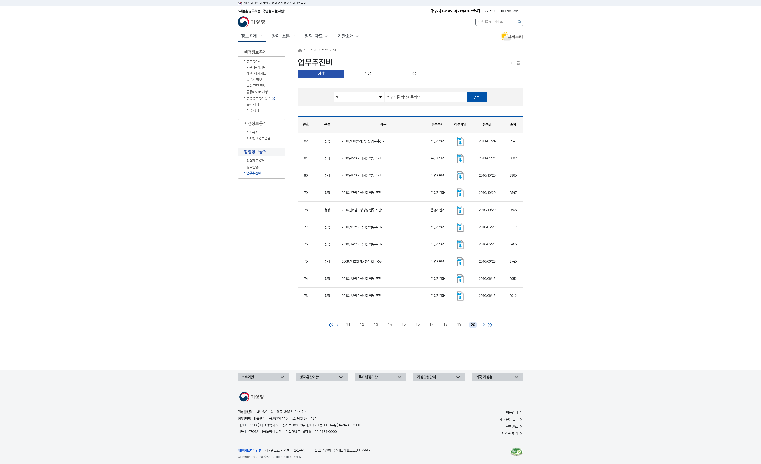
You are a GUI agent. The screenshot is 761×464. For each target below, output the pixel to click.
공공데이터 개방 (257, 92)
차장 (367, 73)
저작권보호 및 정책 (277, 450)
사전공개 (252, 132)
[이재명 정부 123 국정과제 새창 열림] (455, 11)
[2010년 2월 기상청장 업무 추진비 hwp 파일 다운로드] (460, 296)
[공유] (511, 63)
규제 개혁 (252, 104)
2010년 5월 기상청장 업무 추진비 (362, 227)
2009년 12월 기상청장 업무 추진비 (363, 261)
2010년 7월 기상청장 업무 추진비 (362, 193)
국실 (414, 73)
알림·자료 (314, 36)
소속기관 (247, 377)
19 (459, 325)
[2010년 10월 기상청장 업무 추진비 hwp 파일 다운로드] (460, 141)
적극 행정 (252, 110)
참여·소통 (281, 36)
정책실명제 (253, 167)
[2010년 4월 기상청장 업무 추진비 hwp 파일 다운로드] (460, 244)
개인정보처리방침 (250, 450)
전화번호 (512, 426)
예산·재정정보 (256, 73)
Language (511, 11)
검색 (477, 97)
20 (473, 325)
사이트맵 (489, 11)
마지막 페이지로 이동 (490, 325)
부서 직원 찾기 (508, 433)
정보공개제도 (255, 61)
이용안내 (512, 412)
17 (431, 325)
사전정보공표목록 (258, 139)
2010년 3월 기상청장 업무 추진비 (362, 279)
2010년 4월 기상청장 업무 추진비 (362, 244)
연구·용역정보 (256, 67)
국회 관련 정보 (256, 86)
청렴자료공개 (255, 161)
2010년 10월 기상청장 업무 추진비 (363, 141)
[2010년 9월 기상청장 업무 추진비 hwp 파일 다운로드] (460, 159)
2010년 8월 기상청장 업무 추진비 (362, 175)
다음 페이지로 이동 (483, 325)
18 (445, 325)
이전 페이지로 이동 (338, 325)
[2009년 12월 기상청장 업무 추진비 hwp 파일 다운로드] (460, 262)
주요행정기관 (368, 377)
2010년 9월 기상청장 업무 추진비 (362, 158)
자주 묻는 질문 (509, 419)
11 (348, 325)
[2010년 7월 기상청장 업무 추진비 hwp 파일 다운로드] (460, 193)
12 (362, 325)
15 (404, 325)
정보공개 (249, 36)
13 (376, 325)
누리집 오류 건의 (319, 450)
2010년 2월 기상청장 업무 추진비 (362, 296)
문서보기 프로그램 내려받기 (352, 450)
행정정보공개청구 (258, 98)
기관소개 (346, 36)
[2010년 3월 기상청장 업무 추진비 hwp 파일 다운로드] (460, 279)
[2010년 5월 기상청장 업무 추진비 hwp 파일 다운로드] (460, 227)
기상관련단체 (426, 377)
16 (417, 325)
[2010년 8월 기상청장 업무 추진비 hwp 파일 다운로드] (460, 176)
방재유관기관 (309, 377)
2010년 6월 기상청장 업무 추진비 (362, 210)
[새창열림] (511, 36)
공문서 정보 (254, 79)
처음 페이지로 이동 (331, 325)
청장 (321, 73)
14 (390, 325)
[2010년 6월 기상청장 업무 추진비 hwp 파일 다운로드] (460, 210)
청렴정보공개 (329, 50)
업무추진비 (253, 173)
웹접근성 (299, 450)
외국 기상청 (484, 377)
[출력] (518, 63)
